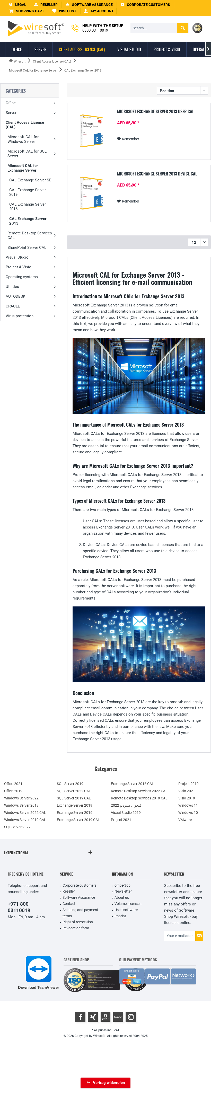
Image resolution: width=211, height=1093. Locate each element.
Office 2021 (13, 784)
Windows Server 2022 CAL (25, 812)
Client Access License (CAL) (25, 124)
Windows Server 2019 (21, 805)
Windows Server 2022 (21, 798)
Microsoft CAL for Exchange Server (22, 168)
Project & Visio (18, 267)
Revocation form (76, 928)
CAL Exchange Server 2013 (27, 221)
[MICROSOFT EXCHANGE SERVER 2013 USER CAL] (91, 130)
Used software (126, 910)
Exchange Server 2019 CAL (78, 820)
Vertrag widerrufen (109, 1082)
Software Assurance (79, 897)
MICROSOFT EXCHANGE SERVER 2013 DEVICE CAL (157, 174)
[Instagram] (131, 1017)
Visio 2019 (186, 798)
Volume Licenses (128, 904)
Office (11, 103)
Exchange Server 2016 (74, 812)
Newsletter (123, 891)
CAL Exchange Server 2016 (27, 206)
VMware (185, 820)
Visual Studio (17, 257)
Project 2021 (121, 820)
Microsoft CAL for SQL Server (27, 153)
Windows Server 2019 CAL (25, 820)
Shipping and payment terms (80, 913)
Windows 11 (188, 805)
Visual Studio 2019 (126, 812)
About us (122, 897)
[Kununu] (118, 1017)
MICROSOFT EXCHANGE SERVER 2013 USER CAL (155, 111)
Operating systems (22, 277)
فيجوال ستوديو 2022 (126, 805)
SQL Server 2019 (70, 784)
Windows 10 (188, 812)
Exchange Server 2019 (74, 805)
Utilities (12, 286)
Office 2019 (13, 791)
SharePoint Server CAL (26, 247)
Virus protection (19, 316)
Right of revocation (78, 922)
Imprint (120, 916)
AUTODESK (15, 296)
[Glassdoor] (105, 1017)
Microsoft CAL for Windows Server (23, 139)
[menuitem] (26, 11)
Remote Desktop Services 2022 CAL (139, 791)
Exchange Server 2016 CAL (132, 784)
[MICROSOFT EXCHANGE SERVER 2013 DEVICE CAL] (91, 193)
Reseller (69, 891)
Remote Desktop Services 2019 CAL (139, 798)
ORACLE (13, 306)
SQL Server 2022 (17, 827)
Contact (69, 904)
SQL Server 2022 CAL (74, 791)
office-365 (122, 885)
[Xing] (93, 1017)
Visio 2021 (186, 791)
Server (11, 112)
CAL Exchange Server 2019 (27, 192)
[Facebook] (80, 1017)
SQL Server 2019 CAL (74, 798)
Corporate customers (79, 885)
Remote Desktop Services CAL (29, 235)
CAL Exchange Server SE (30, 180)
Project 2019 (188, 784)
